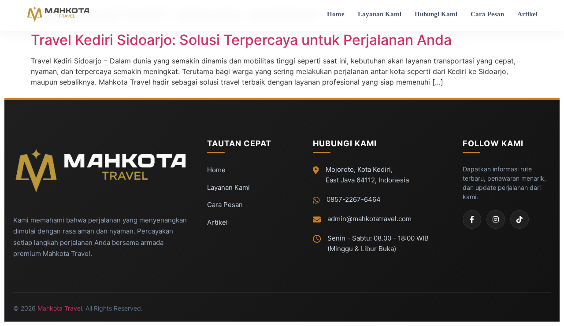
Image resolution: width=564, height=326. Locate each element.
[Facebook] (472, 219)
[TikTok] (519, 219)
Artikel (527, 14)
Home (336, 14)
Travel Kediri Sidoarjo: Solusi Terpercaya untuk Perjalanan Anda (241, 39)
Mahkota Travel (59, 308)
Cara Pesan (487, 14)
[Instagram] (495, 219)
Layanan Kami (379, 14)
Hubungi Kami (436, 14)
